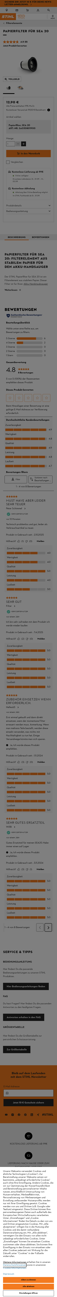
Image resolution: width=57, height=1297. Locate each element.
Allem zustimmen (28, 1280)
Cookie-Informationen (14, 1268)
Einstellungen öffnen (28, 1293)
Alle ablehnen (29, 1286)
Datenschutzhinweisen (14, 1265)
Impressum (8, 1274)
